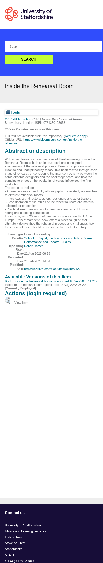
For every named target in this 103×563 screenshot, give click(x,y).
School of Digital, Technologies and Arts (52, 238)
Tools (15, 112)
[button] (7, 300)
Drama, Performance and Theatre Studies (58, 240)
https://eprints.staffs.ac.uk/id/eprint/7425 (52, 269)
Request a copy (76, 136)
